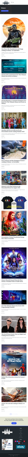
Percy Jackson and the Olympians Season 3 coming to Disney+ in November (13, 161)
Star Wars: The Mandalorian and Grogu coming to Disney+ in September (12, 49)
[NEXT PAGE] (17, 414)
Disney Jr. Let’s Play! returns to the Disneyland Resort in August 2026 (10, 187)
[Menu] (13, 2)
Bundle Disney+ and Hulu (5, 10)
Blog (20, 431)
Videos (21, 432)
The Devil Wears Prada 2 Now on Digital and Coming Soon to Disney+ (13, 334)
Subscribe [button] (14, 423)
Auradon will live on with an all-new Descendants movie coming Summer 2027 (13, 130)
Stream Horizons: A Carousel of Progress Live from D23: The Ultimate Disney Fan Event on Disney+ (13, 102)
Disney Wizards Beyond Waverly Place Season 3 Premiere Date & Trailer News (12, 280)
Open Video (20, 433)
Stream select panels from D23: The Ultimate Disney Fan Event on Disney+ (13, 75)
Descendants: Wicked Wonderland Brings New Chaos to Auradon (12, 237)
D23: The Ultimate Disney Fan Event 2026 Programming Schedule (12, 306)
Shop (20, 434)
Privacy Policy (20, 437)
